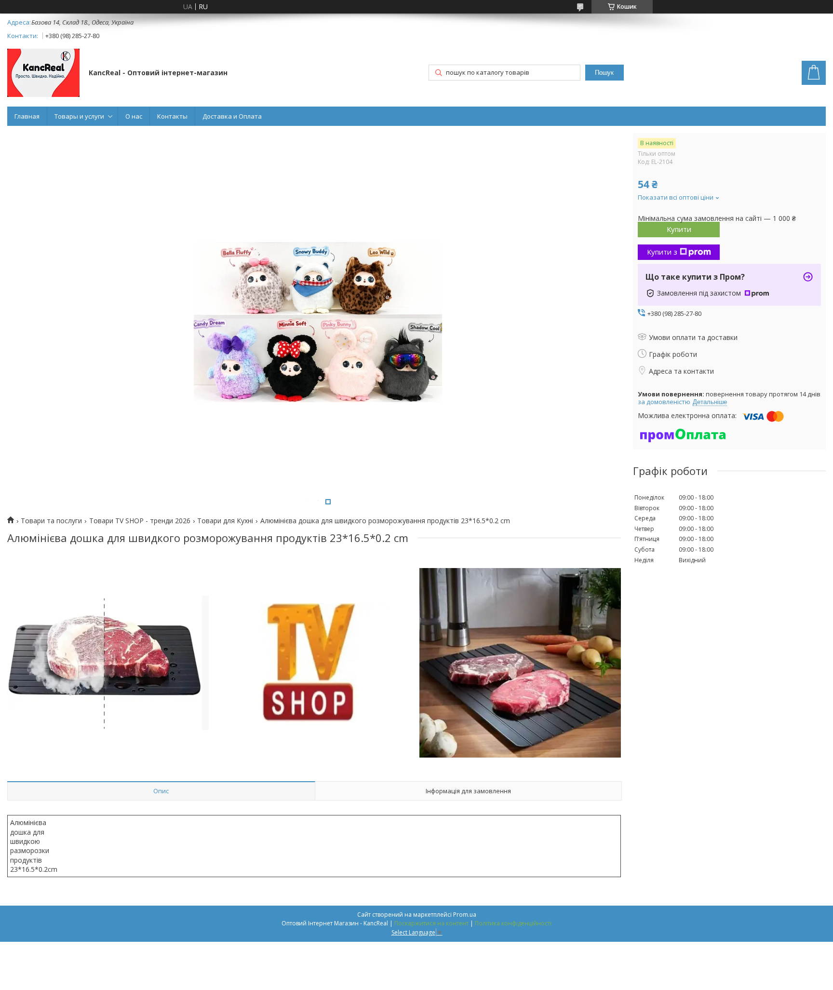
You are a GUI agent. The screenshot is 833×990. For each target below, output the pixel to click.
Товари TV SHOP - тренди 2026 (139, 520)
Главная (27, 116)
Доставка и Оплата (232, 116)
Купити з (662, 252)
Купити (679, 229)
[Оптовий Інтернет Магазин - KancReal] (43, 74)
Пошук (604, 72)
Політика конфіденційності (513, 923)
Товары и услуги (79, 116)
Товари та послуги (51, 520)
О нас (133, 116)
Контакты (172, 116)
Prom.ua (464, 914)
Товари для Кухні (225, 520)
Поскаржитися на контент (431, 923)
